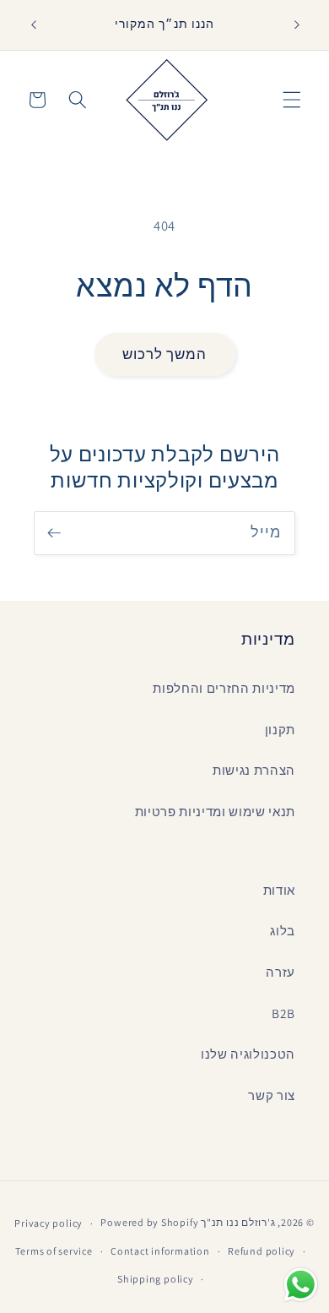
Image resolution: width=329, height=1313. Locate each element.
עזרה (280, 971)
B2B (283, 1013)
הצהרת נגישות (254, 769)
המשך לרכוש (165, 354)
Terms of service (53, 1251)
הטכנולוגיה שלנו (248, 1053)
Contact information (160, 1251)
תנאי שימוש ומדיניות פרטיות (215, 811)
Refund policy (261, 1251)
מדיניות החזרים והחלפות (224, 687)
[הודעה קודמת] (32, 24)
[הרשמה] (54, 533)
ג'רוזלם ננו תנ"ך (238, 1223)
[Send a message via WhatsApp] (301, 1285)
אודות (279, 889)
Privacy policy (48, 1223)
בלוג (282, 930)
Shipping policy (155, 1278)
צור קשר (271, 1095)
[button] (292, 99)
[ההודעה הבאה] (297, 24)
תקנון (280, 729)
